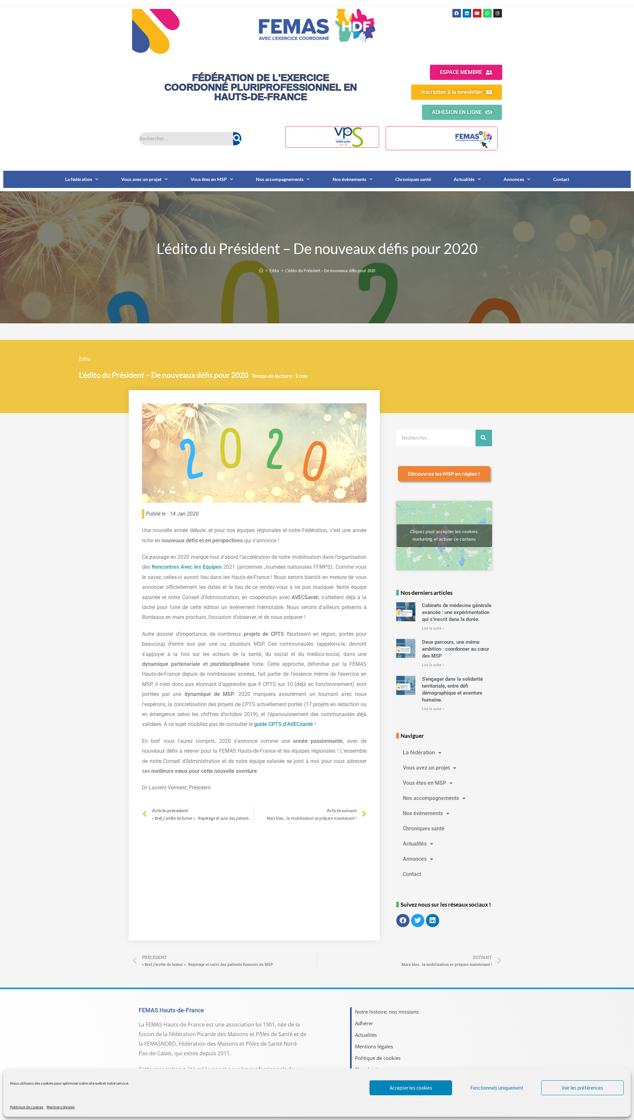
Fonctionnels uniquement (496, 1088)
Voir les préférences (582, 1088)
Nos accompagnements (279, 179)
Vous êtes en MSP (209, 179)
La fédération (78, 179)
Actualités (464, 179)
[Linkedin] (467, 13)
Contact (561, 179)
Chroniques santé (413, 179)
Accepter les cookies (411, 1088)
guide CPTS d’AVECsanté (283, 724)
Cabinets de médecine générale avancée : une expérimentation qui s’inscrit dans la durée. (456, 612)
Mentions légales (61, 1106)
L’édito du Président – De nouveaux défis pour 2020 (330, 270)
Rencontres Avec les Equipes (187, 567)
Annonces (514, 179)
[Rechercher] (237, 138)
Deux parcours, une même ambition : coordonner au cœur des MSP (455, 649)
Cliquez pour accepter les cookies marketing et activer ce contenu (444, 535)
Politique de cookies (26, 1106)
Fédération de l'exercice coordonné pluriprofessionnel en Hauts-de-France (260, 87)
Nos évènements (349, 179)
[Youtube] (477, 13)
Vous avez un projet (141, 179)
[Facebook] (456, 13)
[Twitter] (417, 920)
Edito (84, 359)
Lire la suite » (433, 628)
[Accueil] (261, 270)
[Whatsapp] (487, 13)
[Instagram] (497, 13)
